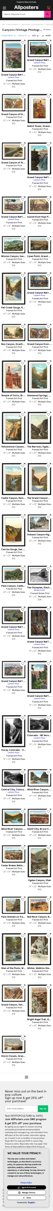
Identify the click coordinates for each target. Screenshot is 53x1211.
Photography (13, 24)
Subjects (22, 36)
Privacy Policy (26, 1182)
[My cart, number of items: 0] (48, 7)
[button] (26, 2)
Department (7, 36)
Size (34, 36)
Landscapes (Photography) (32, 24)
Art (3, 24)
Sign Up (43, 1109)
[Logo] (26, 7)
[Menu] (4, 8)
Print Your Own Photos (26, 2)
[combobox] (23, 14)
